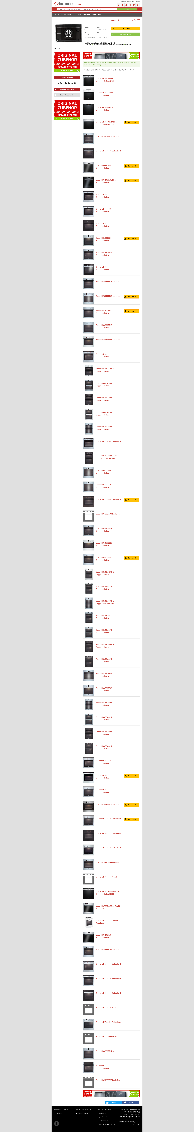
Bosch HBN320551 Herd (105, 1051)
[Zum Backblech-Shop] (111, 58)
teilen (131, 1103)
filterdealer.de (81, 1117)
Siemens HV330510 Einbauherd (108, 1022)
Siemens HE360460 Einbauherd (108, 499)
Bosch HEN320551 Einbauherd (108, 136)
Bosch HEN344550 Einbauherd (108, 296)
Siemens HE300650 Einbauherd (108, 993)
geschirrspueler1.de (104, 1117)
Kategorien (68, 14)
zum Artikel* (125, 29)
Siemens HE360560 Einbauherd (108, 819)
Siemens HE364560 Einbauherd (108, 964)
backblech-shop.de (83, 1113)
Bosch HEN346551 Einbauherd (108, 804)
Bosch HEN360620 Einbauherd (108, 340)
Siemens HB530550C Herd (106, 877)
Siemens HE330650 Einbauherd (108, 151)
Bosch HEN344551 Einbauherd (108, 282)
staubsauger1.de (103, 1121)
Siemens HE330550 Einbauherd (108, 848)
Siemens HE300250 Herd (106, 1008)
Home (57, 14)
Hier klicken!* (132, 122)
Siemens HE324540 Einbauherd (108, 441)
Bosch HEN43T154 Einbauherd (108, 862)
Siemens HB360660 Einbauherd (108, 833)
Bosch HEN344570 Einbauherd (108, 950)
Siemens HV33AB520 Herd (106, 1037)
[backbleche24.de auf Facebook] (56, 1125)
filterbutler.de (102, 1113)
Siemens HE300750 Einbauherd (108, 979)
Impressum (59, 1117)
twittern (113, 1103)
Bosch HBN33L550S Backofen (108, 514)
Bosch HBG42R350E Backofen (108, 1080)
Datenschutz (59, 1113)
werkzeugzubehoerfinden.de (107, 1124)
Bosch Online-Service (67, 95)
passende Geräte (125, 34)
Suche (127, 9)
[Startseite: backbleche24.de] (67, 5)
